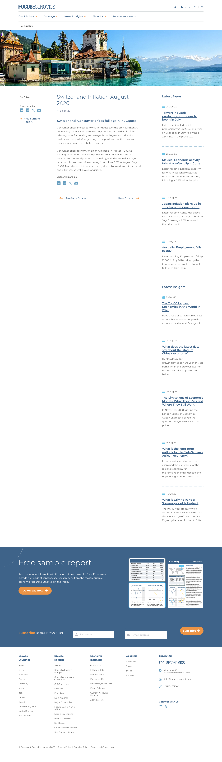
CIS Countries (61, 684)
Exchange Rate (98, 679)
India (21, 688)
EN (195, 7)
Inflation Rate (97, 670)
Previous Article (76, 198)
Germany (23, 684)
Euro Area (23, 674)
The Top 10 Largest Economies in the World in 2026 (181, 307)
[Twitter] (166, 706)
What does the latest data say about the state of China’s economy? (180, 350)
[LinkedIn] (160, 706)
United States (25, 711)
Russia (21, 702)
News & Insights (73, 16)
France (21, 679)
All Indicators (97, 700)
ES (202, 7)
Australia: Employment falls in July (181, 249)
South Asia (59, 723)
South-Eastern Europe (65, 727)
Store (129, 666)
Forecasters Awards (124, 16)
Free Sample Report (32, 120)
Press (129, 671)
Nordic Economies (63, 714)
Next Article (125, 198)
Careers (130, 675)
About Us (98, 16)
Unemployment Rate (101, 684)
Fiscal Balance (97, 688)
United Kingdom (27, 706)
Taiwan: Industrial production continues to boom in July (179, 116)
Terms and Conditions (102, 747)
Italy (20, 693)
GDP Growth (96, 665)
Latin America (61, 698)
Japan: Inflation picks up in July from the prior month (181, 205)
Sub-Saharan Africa (64, 732)
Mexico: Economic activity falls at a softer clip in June (181, 161)
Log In (186, 7)
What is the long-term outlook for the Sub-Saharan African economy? (182, 452)
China (21, 670)
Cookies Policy (81, 747)
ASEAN (58, 665)
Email (128, 628)
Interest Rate (97, 674)
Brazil (21, 665)
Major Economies (63, 702)
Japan (21, 697)
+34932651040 (171, 686)
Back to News (27, 26)
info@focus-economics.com (178, 679)
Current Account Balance (99, 694)
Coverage (49, 16)
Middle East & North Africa (64, 708)
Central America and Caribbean (64, 678)
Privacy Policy (64, 747)
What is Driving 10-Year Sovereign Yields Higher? (180, 501)
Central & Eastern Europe (63, 671)
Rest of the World (63, 718)
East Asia (58, 689)
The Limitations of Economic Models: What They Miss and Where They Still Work (182, 401)
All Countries (25, 715)
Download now (33, 590)
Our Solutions (26, 16)
